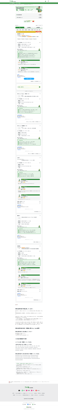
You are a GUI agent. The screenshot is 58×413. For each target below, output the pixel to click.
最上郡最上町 (26, 348)
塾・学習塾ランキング (14, 4)
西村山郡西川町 (31, 347)
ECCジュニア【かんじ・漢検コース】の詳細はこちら (33, 121)
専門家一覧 (39, 393)
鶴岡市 (21, 345)
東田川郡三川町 (39, 348)
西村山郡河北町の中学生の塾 (26, 355)
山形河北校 (18, 293)
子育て (33, 390)
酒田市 (23, 345)
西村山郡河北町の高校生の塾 (34, 355)
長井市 (34, 345)
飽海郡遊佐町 (21, 350)
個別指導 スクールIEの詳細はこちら (35, 81)
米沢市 (18, 345)
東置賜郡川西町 (34, 348)
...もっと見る (38, 280)
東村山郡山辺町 (22, 347)
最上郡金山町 (22, 348)
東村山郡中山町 (27, 347)
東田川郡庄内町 (17, 350)
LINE (24, 390)
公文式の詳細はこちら (37, 211)
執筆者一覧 (35, 393)
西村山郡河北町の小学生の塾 (19, 355)
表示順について (18, 25)
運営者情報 (43, 393)
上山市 (30, 345)
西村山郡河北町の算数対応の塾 (36, 358)
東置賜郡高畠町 (30, 348)
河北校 (18, 74)
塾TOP (10, 4)
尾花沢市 (16, 347)
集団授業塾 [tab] (38, 27)
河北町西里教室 (19, 115)
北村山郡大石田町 (17, 348)
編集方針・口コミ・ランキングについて (28, 393)
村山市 (32, 345)
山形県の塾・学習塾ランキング (20, 4)
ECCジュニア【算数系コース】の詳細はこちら (34, 153)
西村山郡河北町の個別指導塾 (19, 359)
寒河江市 (27, 345)
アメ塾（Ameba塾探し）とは (18, 393)
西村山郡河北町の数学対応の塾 (27, 358)
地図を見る (19, 77)
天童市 (37, 345)
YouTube (38, 390)
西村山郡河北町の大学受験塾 (34, 356)
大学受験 (29, 390)
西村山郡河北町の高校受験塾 (26, 356)
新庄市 (25, 345)
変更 (40, 14)
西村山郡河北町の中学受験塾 (19, 356)
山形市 (16, 345)
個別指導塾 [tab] (29, 27)
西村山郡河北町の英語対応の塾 (19, 358)
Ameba (25, 404)
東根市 (39, 345)
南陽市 (19, 347)
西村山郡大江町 (36, 347)
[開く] (40, 42)
